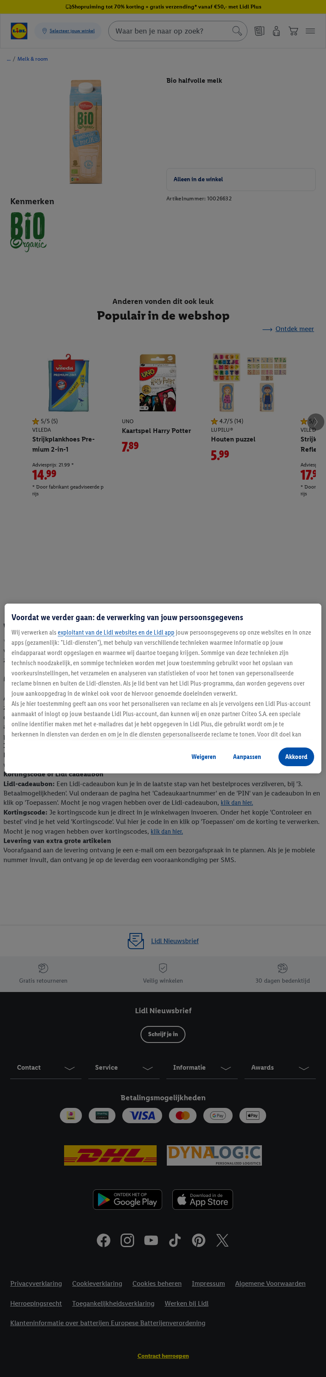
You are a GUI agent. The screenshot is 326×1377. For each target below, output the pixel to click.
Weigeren (203, 757)
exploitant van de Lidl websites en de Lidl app (116, 632)
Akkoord (296, 757)
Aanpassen (247, 757)
